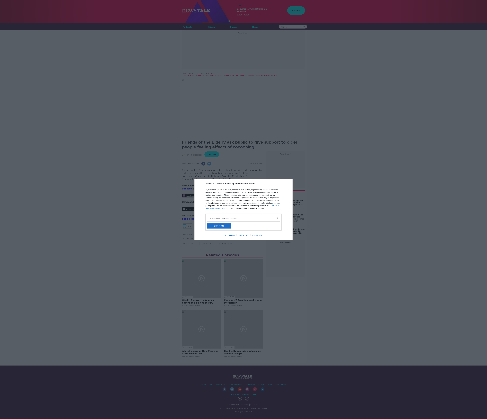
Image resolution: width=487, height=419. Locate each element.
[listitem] (243, 218)
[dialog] (243, 209)
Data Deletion (229, 235)
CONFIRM (219, 226)
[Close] (287, 183)
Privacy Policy (257, 235)
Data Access (243, 235)
